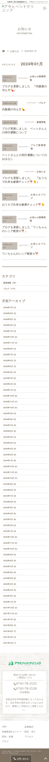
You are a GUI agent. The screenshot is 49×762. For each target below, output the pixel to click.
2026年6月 (9, 313)
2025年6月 (9, 360)
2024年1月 (9, 460)
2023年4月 (9, 513)
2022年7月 (9, 566)
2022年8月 (9, 560)
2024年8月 (9, 419)
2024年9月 (9, 413)
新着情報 (10, 282)
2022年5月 (9, 578)
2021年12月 (10, 607)
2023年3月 (9, 519)
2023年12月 (10, 466)
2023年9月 (9, 484)
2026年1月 (9, 331)
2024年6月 (9, 431)
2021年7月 (9, 619)
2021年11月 (10, 613)
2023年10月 (10, 478)
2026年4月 (9, 325)
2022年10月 (10, 548)
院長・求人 (30, 731)
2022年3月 (9, 590)
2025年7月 (9, 354)
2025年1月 (9, 389)
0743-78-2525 (26, 683)
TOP (4, 726)
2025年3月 (9, 378)
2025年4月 (9, 372)
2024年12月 (10, 395)
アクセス (28, 736)
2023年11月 (10, 472)
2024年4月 (9, 442)
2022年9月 (9, 554)
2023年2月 (9, 525)
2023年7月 (9, 495)
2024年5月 (9, 437)
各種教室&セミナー (11, 731)
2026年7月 (9, 307)
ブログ (10, 288)
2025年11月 (10, 342)
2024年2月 (9, 454)
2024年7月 (9, 425)
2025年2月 (9, 383)
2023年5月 (9, 507)
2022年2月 (9, 595)
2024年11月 (10, 401)
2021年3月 (9, 642)
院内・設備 (7, 736)
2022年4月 (9, 584)
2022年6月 (9, 572)
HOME (3, 51)
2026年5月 (9, 319)
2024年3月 (9, 448)
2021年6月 (9, 625)
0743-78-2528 (26, 688)
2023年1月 (9, 531)
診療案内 (28, 726)
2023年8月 (9, 489)
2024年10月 (10, 407)
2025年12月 (10, 336)
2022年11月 (10, 542)
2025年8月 (9, 348)
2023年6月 (9, 501)
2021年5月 (9, 631)
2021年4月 (9, 637)
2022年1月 (9, 601)
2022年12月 (10, 536)
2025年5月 (9, 366)
